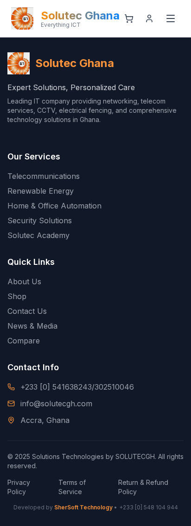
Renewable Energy (40, 191)
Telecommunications (43, 176)
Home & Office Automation (54, 205)
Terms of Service (72, 486)
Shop (16, 296)
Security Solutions (39, 220)
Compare (23, 340)
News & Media (32, 325)
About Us (24, 281)
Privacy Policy (18, 486)
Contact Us (27, 311)
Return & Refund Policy (143, 486)
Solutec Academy (38, 235)
